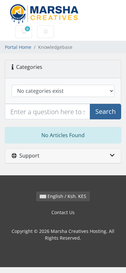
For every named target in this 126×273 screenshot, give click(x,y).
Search (105, 111)
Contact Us (63, 212)
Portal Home (18, 47)
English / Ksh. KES (66, 196)
